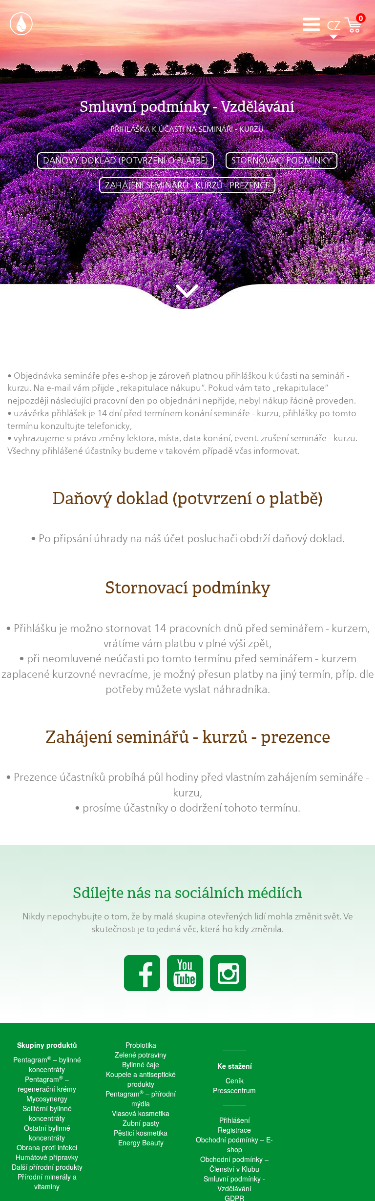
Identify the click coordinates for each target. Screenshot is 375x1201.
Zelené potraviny (141, 1054)
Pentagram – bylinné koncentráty (47, 1064)
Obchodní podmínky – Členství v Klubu (234, 1164)
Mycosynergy (46, 1098)
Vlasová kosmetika (140, 1113)
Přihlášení (234, 1120)
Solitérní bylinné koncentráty (47, 1113)
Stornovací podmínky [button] (281, 160)
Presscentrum (234, 1090)
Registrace (234, 1130)
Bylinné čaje (140, 1064)
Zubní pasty (141, 1123)
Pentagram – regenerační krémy (47, 1084)
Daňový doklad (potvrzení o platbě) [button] (125, 160)
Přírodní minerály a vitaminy (47, 1181)
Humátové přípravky (47, 1157)
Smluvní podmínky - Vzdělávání (234, 1183)
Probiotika (140, 1045)
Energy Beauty (141, 1142)
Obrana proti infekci (47, 1147)
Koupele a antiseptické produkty (141, 1079)
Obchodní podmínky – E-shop (234, 1144)
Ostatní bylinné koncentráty (47, 1132)
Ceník (235, 1080)
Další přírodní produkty (47, 1167)
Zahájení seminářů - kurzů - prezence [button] (187, 185)
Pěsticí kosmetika (140, 1133)
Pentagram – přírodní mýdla (140, 1098)
